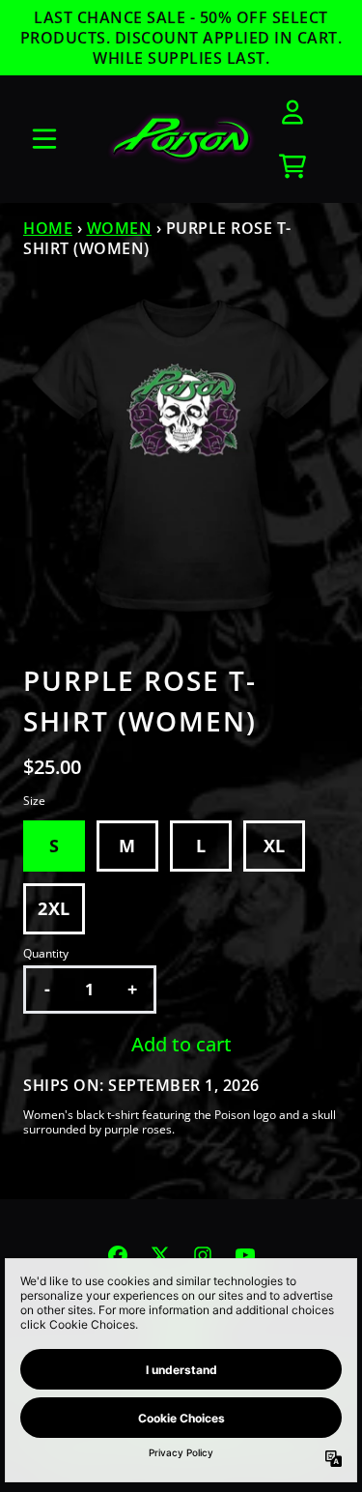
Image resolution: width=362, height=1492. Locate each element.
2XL (54, 908)
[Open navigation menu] (44, 139)
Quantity (46, 953)
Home (47, 228)
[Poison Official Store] (181, 139)
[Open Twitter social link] (160, 1255)
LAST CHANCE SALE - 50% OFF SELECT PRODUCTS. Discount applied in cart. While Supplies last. (181, 38)
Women (120, 228)
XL (275, 845)
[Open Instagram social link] (202, 1255)
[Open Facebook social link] (118, 1255)
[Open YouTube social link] (245, 1255)
